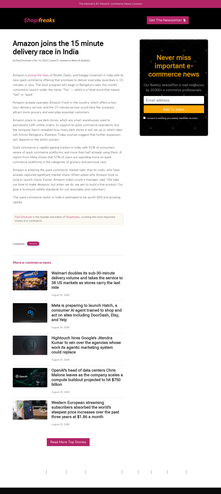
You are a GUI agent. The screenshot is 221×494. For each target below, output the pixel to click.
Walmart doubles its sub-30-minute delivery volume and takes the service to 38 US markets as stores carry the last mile (87, 280)
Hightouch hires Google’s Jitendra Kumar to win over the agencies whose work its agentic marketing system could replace (86, 345)
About (130, 471)
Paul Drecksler (23, 60)
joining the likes (38, 75)
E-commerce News (103, 471)
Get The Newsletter (165, 20)
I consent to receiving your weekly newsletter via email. (172, 118)
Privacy (160, 471)
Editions (75, 471)
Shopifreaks (73, 217)
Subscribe (35, 471)
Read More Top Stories (68, 442)
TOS (144, 471)
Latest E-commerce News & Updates (70, 60)
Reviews (56, 471)
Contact (176, 471)
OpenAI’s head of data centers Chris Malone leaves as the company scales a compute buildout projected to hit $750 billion (87, 377)
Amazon (33, 243)
